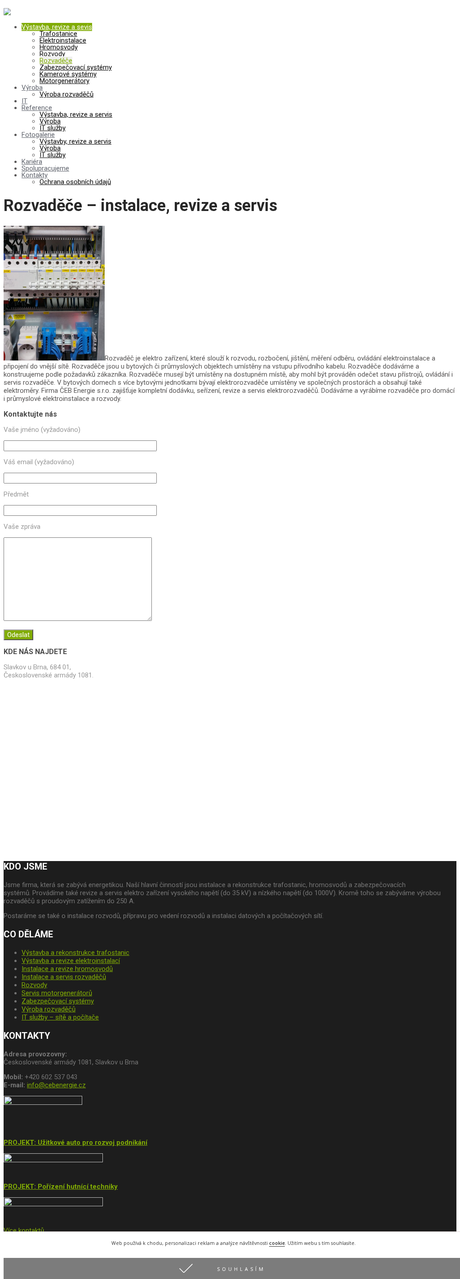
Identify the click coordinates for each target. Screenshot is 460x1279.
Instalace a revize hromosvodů (67, 969)
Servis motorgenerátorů (57, 993)
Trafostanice (58, 34)
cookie (277, 1243)
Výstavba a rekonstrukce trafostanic (75, 953)
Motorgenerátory (64, 81)
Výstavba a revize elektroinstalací (71, 961)
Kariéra (32, 162)
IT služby (53, 128)
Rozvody (52, 54)
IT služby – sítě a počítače (60, 1017)
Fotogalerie (38, 135)
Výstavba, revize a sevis (57, 27)
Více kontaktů (24, 1230)
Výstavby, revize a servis (75, 141)
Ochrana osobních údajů (75, 182)
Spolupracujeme (45, 168)
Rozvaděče (56, 61)
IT (24, 101)
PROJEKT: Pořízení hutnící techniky (61, 1186)
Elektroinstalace (63, 40)
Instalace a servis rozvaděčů (64, 977)
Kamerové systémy (68, 74)
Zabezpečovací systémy (76, 67)
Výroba (32, 88)
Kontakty (35, 175)
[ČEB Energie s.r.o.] (7, 13)
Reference (37, 108)
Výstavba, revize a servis (76, 114)
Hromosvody (59, 47)
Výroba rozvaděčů (66, 94)
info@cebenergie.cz (56, 1085)
